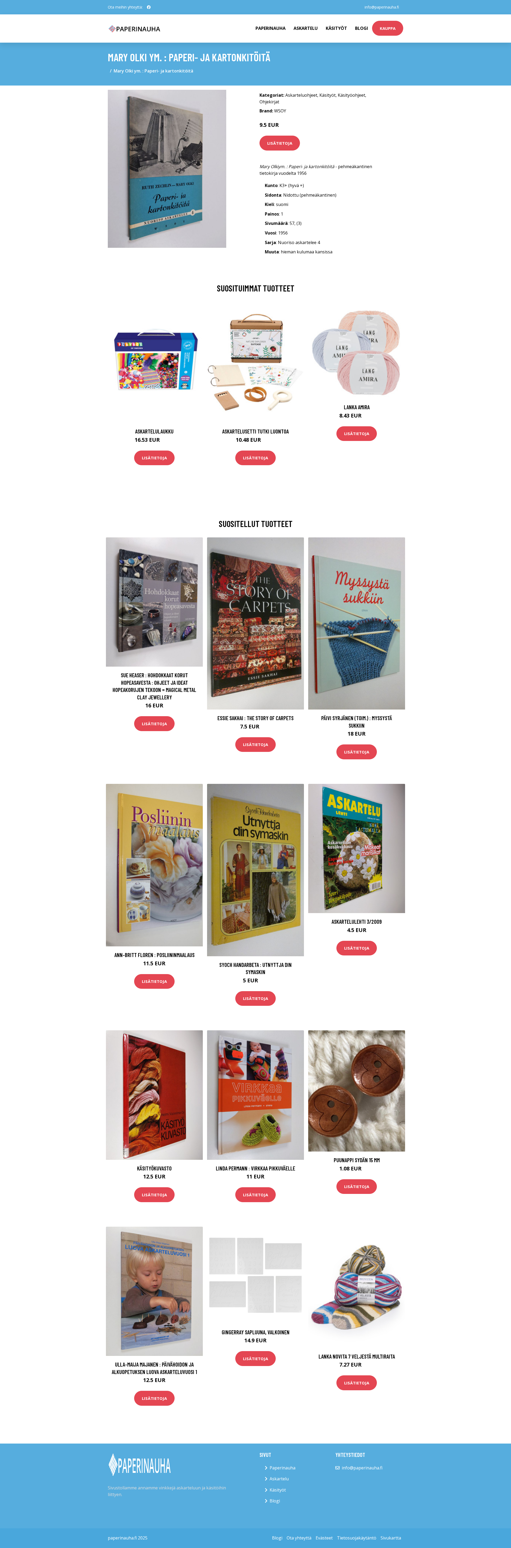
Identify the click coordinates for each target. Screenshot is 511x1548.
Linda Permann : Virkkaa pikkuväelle (255, 1168)
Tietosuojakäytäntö (356, 1538)
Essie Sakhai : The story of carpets (255, 718)
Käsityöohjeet (351, 95)
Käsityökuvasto (154, 1168)
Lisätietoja (279, 143)
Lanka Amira (357, 407)
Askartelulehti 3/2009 (357, 921)
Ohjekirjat (269, 102)
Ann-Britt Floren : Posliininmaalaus (154, 954)
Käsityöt (336, 28)
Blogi (361, 28)
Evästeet (324, 1538)
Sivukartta (391, 1538)
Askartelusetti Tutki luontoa (255, 431)
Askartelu (306, 28)
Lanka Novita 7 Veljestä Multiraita (357, 1356)
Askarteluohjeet (301, 95)
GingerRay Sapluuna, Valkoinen (256, 1332)
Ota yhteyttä (299, 1538)
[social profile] (149, 7)
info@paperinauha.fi (382, 7)
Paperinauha (282, 1468)
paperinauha (271, 28)
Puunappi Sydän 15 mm (357, 1160)
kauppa (387, 28)
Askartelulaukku (154, 431)
